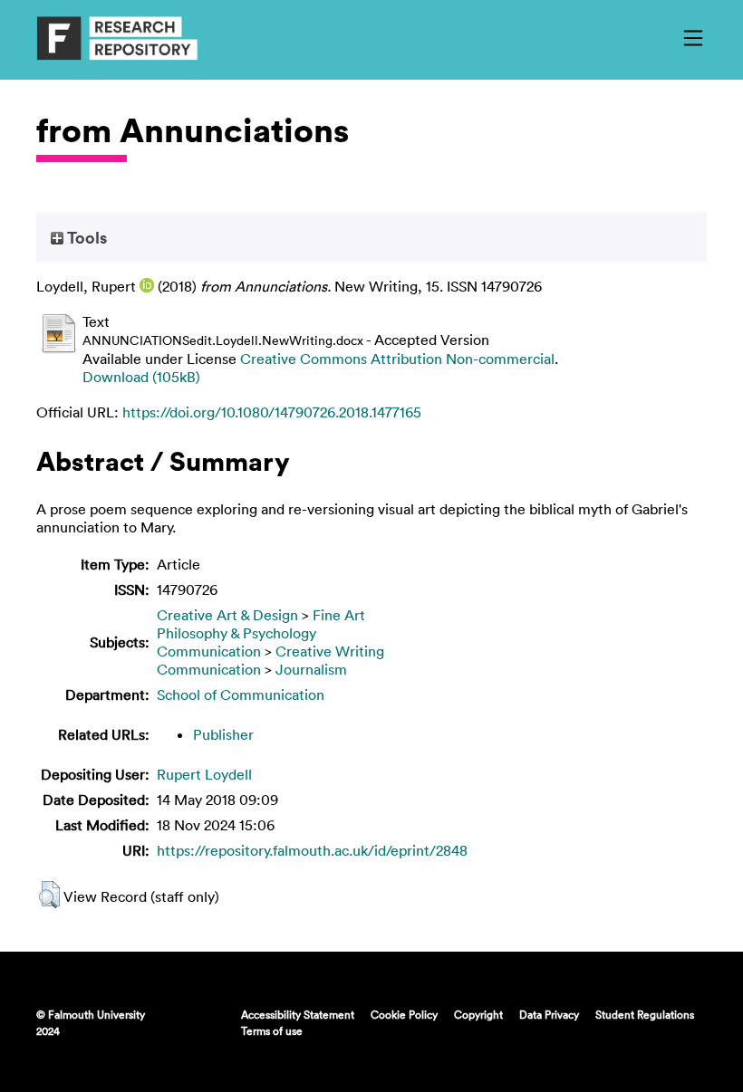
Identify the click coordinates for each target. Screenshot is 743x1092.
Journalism (311, 669)
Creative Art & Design (227, 615)
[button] (49, 894)
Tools (85, 237)
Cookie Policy (404, 1014)
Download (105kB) (141, 377)
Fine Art (339, 615)
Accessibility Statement (297, 1014)
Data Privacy (549, 1014)
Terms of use (272, 1030)
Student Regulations (644, 1014)
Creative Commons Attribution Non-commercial (397, 359)
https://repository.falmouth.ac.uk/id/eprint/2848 (312, 850)
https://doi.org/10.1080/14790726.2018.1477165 (271, 412)
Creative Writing (329, 651)
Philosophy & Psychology (236, 633)
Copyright (478, 1014)
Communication (209, 651)
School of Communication (240, 694)
